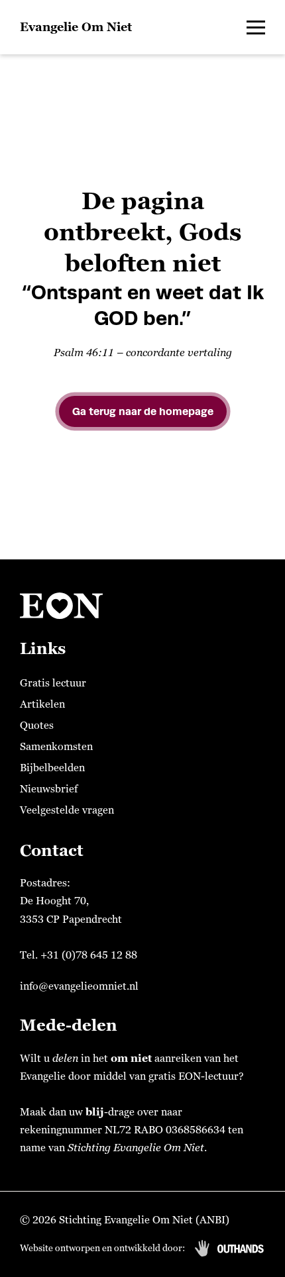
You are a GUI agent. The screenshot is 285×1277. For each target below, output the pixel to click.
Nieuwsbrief (49, 789)
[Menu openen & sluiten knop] (256, 27)
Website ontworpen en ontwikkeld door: (102, 1248)
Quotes (37, 725)
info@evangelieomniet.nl (79, 986)
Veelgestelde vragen (67, 810)
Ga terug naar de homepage (142, 411)
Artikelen (42, 704)
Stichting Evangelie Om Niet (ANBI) (144, 1220)
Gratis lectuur (53, 683)
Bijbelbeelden (52, 768)
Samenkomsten (56, 746)
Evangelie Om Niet (76, 27)
